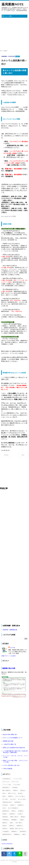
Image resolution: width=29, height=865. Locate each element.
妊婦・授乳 (19, 822)
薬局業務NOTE (13, 4)
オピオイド (5, 781)
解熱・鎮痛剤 (6, 790)
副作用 (4, 828)
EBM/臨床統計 (6, 778)
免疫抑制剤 (23, 831)
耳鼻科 (13, 811)
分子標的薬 (5, 831)
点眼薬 (22, 819)
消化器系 (12, 813)
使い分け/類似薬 (13, 808)
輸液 (24, 834)
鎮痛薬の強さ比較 (8, 668)
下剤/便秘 (15, 787)
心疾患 (20, 813)
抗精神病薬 (17, 802)
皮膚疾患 (20, 825)
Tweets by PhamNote (6, 843)
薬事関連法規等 (7, 834)
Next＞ (23, 455)
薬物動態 (17, 834)
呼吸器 (10, 796)
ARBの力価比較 (7, 768)
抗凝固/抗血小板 (7, 802)
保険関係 (14, 831)
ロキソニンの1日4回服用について (12, 737)
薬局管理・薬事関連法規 (10, 629)
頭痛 (11, 822)
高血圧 (12, 805)
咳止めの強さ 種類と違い (10, 734)
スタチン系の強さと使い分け (11, 765)
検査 (4, 796)
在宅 (4, 808)
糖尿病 (4, 822)
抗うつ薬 (5, 799)
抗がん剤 (13, 799)
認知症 (4, 825)
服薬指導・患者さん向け (16, 828)
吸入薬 (20, 793)
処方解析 (21, 811)
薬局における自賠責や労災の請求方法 (14, 747)
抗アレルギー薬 (20, 796)
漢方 (4, 793)
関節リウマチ (12, 793)
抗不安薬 (5, 805)
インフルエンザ (17, 778)
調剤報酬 (14, 819)
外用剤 (15, 790)
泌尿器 (11, 825)
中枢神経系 (5, 819)
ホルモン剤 (16, 784)
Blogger (15, 861)
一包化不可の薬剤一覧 (9, 744)
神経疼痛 (5, 816)
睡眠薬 (23, 816)
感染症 (22, 790)
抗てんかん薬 (22, 799)
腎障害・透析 (14, 816)
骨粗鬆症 (21, 805)
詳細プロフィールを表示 (8, 656)
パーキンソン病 (6, 784)
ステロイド (14, 781)
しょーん (12, 647)
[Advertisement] (14, 33)
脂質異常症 (5, 811)
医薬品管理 (6, 787)
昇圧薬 (4, 813)
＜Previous (5, 455)
